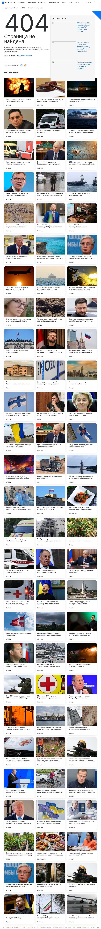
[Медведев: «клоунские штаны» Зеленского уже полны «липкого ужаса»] (82, 783)
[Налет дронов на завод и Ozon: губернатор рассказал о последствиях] (19, 155)
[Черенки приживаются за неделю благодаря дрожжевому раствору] (19, 846)
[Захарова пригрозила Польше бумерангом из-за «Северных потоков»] (82, 344)
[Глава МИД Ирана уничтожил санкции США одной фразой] (50, 909)
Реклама (16, 927)
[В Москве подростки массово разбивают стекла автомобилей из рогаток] (82, 155)
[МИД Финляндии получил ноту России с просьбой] (82, 438)
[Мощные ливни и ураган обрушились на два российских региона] (50, 783)
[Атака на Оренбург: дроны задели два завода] (82, 877)
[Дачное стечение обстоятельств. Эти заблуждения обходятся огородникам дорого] (50, 752)
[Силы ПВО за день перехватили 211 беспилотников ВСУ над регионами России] (19, 689)
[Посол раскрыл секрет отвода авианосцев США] (82, 187)
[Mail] (3, 2)
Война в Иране (12, 8)
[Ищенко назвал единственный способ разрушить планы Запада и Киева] (50, 815)
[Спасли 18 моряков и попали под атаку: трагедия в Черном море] (82, 124)
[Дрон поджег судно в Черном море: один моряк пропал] (50, 281)
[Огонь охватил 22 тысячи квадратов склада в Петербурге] (19, 720)
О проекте (30, 927)
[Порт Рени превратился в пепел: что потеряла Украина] (19, 92)
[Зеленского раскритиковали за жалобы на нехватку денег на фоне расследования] (82, 312)
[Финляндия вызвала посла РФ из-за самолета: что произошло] (19, 406)
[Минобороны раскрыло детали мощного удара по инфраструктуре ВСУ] (50, 877)
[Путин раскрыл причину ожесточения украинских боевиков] (19, 783)
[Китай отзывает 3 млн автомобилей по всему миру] (50, 658)
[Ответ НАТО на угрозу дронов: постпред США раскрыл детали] (50, 218)
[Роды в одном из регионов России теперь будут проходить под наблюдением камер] (19, 501)
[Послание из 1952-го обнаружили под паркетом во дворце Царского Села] (19, 218)
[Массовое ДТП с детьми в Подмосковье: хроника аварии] (50, 689)
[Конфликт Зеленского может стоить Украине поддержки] (82, 626)
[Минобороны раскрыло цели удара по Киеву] (19, 344)
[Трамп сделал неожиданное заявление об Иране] (19, 249)
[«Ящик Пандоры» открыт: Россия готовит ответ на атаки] (50, 501)
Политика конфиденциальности (62, 927)
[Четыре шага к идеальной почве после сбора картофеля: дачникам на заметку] (50, 312)
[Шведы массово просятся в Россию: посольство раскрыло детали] (19, 375)
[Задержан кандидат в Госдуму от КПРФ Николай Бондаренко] (50, 92)
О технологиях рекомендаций (42, 927)
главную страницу (25, 55)
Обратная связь (94, 927)
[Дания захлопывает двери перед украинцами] (19, 626)
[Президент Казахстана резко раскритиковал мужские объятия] (82, 249)
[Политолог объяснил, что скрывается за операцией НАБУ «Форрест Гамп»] (50, 344)
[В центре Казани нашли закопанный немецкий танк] (82, 720)
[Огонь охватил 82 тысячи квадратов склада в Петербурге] (19, 469)
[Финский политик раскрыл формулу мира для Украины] (50, 595)
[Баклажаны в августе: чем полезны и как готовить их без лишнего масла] (82, 501)
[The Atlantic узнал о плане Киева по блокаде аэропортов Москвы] (82, 909)
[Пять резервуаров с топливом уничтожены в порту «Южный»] (50, 720)
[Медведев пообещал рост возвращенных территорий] (19, 658)
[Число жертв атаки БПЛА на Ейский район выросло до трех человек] (19, 752)
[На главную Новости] (9, 2)
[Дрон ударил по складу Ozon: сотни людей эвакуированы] (50, 375)
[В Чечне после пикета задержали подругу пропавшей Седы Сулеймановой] (19, 312)
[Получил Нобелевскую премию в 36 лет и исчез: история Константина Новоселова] (50, 406)
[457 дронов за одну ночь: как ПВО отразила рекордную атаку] (82, 281)
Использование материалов (80, 927)
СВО (24, 8)
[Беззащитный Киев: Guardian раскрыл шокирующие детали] (50, 626)
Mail (3, 927)
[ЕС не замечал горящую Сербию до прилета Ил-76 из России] (19, 124)
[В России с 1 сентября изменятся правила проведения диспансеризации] (82, 815)
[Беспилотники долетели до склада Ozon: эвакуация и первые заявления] (82, 752)
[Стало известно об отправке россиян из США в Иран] (19, 281)
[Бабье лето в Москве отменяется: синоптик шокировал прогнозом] (50, 187)
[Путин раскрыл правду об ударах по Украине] (82, 563)
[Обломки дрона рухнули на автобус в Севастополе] (82, 595)
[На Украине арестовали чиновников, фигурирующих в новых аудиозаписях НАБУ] (50, 532)
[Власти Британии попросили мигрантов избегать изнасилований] (82, 375)
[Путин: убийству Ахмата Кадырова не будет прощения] (50, 155)
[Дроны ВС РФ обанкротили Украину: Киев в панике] (82, 218)
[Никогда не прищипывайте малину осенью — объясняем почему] (82, 532)
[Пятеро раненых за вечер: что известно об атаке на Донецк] (19, 595)
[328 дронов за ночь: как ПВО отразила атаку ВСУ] (82, 658)
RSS (24, 927)
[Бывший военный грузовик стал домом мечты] (50, 469)
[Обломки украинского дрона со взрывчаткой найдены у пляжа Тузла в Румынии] (82, 469)
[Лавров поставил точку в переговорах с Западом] (50, 563)
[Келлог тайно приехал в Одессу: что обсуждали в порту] (19, 438)
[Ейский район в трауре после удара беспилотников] (19, 563)
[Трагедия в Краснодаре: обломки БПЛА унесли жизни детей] (19, 532)
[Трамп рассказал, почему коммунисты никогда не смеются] (19, 815)
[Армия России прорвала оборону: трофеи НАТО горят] (82, 92)
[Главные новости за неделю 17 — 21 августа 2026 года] (19, 909)
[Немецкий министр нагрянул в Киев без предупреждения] (19, 187)
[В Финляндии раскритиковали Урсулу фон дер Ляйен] (82, 406)
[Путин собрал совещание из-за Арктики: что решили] (50, 438)
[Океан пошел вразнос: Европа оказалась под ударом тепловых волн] (50, 249)
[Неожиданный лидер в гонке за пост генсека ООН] (82, 846)
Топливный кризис (36, 8)
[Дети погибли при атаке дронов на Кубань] (50, 124)
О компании (9, 927)
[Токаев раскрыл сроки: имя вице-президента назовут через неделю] (19, 877)
